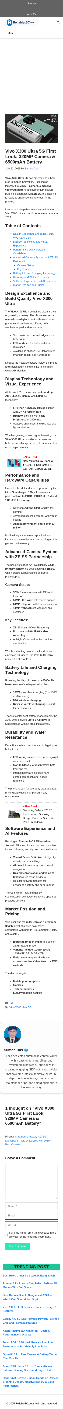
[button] (58, 22)
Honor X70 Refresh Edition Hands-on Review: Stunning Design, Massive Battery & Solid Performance (31, 1381)
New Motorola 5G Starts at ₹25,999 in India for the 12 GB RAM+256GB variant (38, 464)
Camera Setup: (25, 265)
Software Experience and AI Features (34, 281)
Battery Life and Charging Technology (34, 273)
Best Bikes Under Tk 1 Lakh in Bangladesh (29, 1275)
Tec (11, 1002)
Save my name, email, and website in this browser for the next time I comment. (32, 1234)
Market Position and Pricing (28, 284)
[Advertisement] (31, 71)
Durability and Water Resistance (31, 277)
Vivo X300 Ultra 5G (20, 1007)
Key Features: (25, 269)
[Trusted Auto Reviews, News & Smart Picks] (19, 22)
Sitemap (31, 3)
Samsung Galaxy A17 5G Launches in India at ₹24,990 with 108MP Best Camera (28, 1140)
